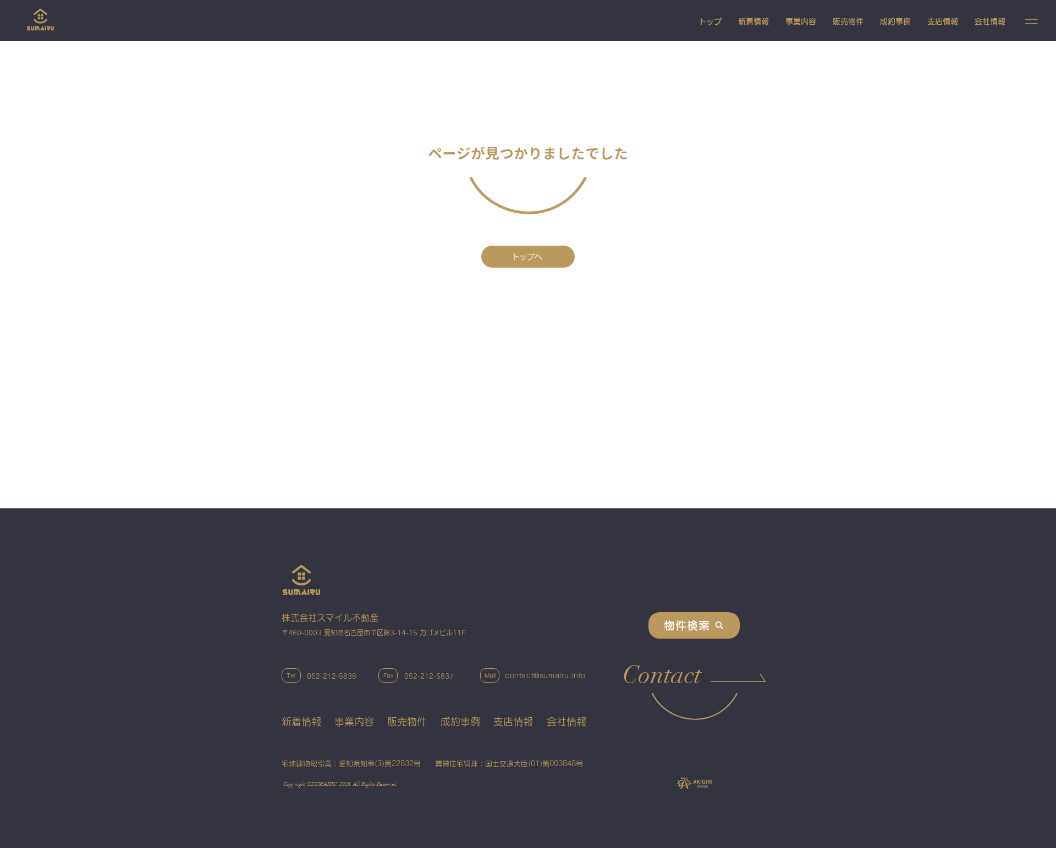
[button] (1031, 21)
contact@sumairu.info (545, 675)
